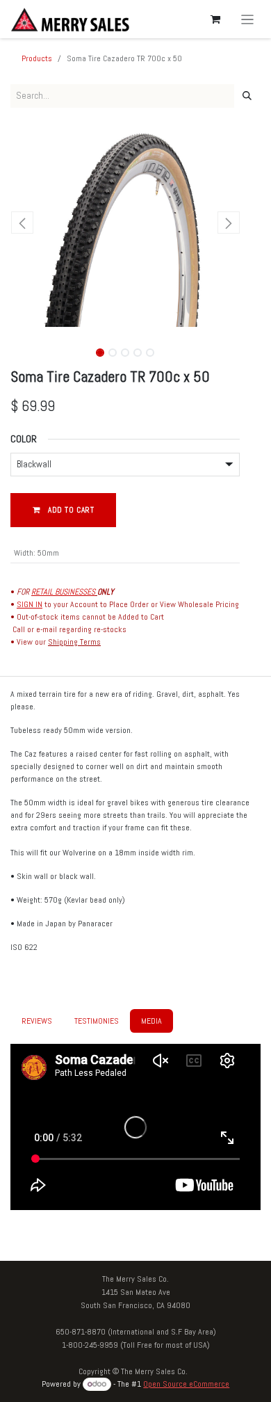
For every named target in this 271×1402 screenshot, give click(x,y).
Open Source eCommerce (186, 1383)
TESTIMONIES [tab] (96, 1020)
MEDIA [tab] (151, 1020)
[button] (21, 222)
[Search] (247, 96)
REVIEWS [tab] (37, 1020)
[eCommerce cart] (215, 19)
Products (37, 58)
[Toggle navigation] (247, 19)
